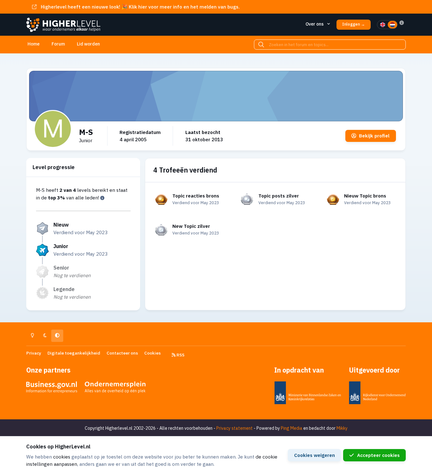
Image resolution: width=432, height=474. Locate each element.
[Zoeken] (261, 44)
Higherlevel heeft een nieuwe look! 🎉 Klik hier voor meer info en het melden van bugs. (140, 6)
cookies (61, 456)
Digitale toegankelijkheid (73, 353)
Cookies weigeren (314, 455)
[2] (392, 24)
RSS (180, 355)
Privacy (33, 353)
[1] (382, 24)
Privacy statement (234, 428)
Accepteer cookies (378, 455)
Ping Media (291, 428)
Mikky (342, 428)
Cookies (152, 353)
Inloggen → (353, 24)
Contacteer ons (122, 353)
